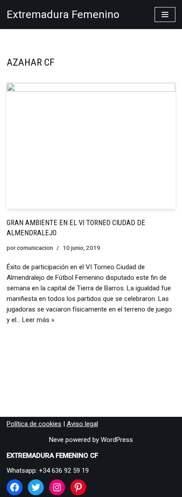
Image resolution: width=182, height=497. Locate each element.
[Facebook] (15, 487)
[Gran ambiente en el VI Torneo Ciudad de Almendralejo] (91, 146)
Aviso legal (82, 424)
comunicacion (35, 247)
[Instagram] (57, 487)
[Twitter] (36, 487)
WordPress (117, 440)
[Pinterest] (78, 487)
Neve (56, 440)
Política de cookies (34, 424)
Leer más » (38, 320)
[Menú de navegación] (165, 14)
